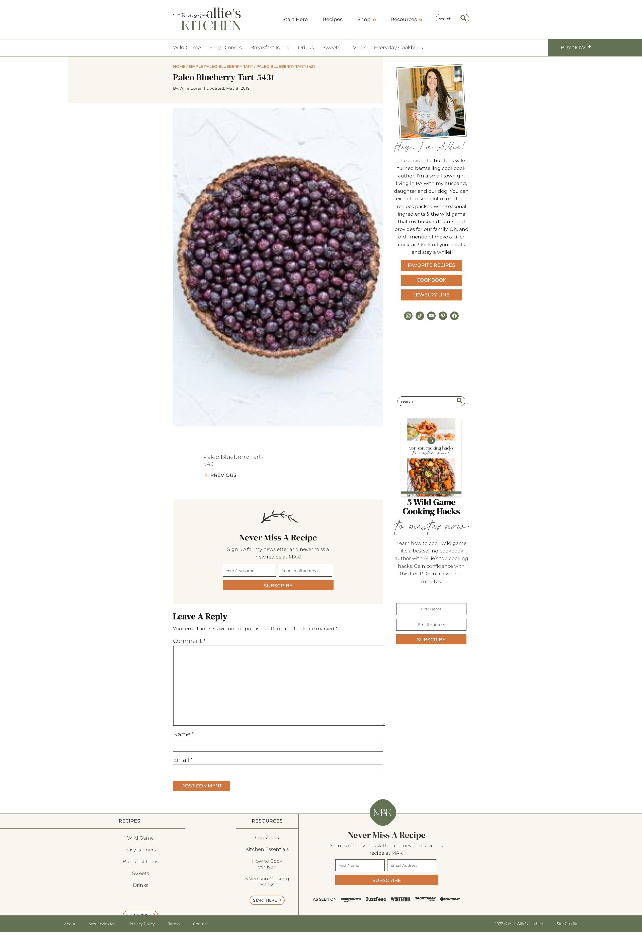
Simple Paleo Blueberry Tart (221, 66)
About (69, 923)
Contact (200, 923)
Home (179, 66)
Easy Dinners (225, 47)
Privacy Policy (142, 923)
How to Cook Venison (267, 864)
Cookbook (431, 280)
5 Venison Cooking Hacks (267, 881)
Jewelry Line (431, 295)
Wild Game (187, 47)
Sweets (331, 47)
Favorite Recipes (431, 265)
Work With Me (102, 923)
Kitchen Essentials (267, 849)
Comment (189, 640)
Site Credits (567, 923)
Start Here (265, 900)
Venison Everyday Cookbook (388, 47)
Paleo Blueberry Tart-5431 (233, 460)
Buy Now (573, 47)
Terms (174, 923)
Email (183, 759)
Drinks (306, 47)
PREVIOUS (223, 475)
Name (183, 734)
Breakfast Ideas (269, 47)
